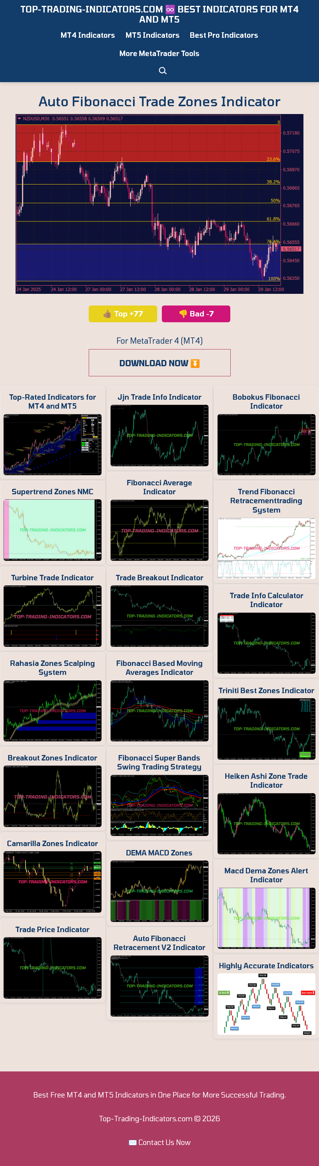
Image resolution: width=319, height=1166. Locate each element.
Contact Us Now (164, 1142)
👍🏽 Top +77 (123, 313)
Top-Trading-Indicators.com (146, 1118)
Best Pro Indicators (224, 35)
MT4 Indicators (88, 35)
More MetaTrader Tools (159, 53)
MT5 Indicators (153, 35)
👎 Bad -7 (196, 313)
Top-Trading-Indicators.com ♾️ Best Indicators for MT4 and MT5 (159, 14)
